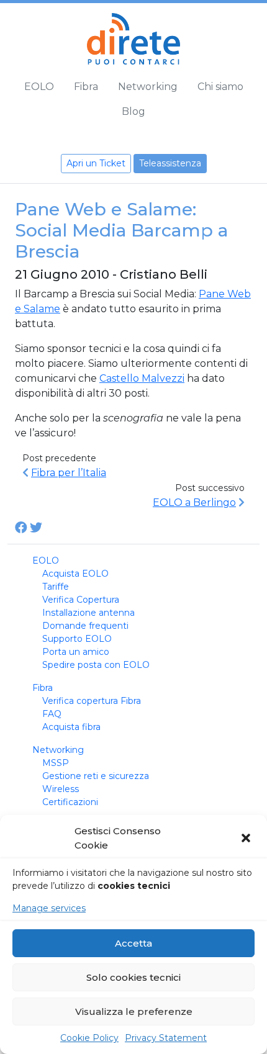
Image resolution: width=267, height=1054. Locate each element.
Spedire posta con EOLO (96, 664)
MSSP (55, 762)
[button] (247, 838)
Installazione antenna (88, 612)
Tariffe (55, 586)
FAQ (51, 713)
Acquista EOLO (75, 573)
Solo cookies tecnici (133, 977)
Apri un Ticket (95, 163)
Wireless (60, 789)
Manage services (49, 908)
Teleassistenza (170, 163)
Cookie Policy (89, 1037)
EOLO (39, 86)
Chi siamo (220, 86)
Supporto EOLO (77, 638)
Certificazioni (70, 802)
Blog (133, 111)
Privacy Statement (166, 1037)
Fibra (86, 86)
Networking (148, 86)
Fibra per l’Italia (68, 473)
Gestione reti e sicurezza (95, 775)
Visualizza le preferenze (133, 1011)
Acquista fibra (71, 726)
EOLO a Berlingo (194, 502)
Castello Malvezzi (141, 378)
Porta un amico (75, 651)
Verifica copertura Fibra (91, 700)
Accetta (133, 943)
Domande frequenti (85, 625)
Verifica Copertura (80, 599)
